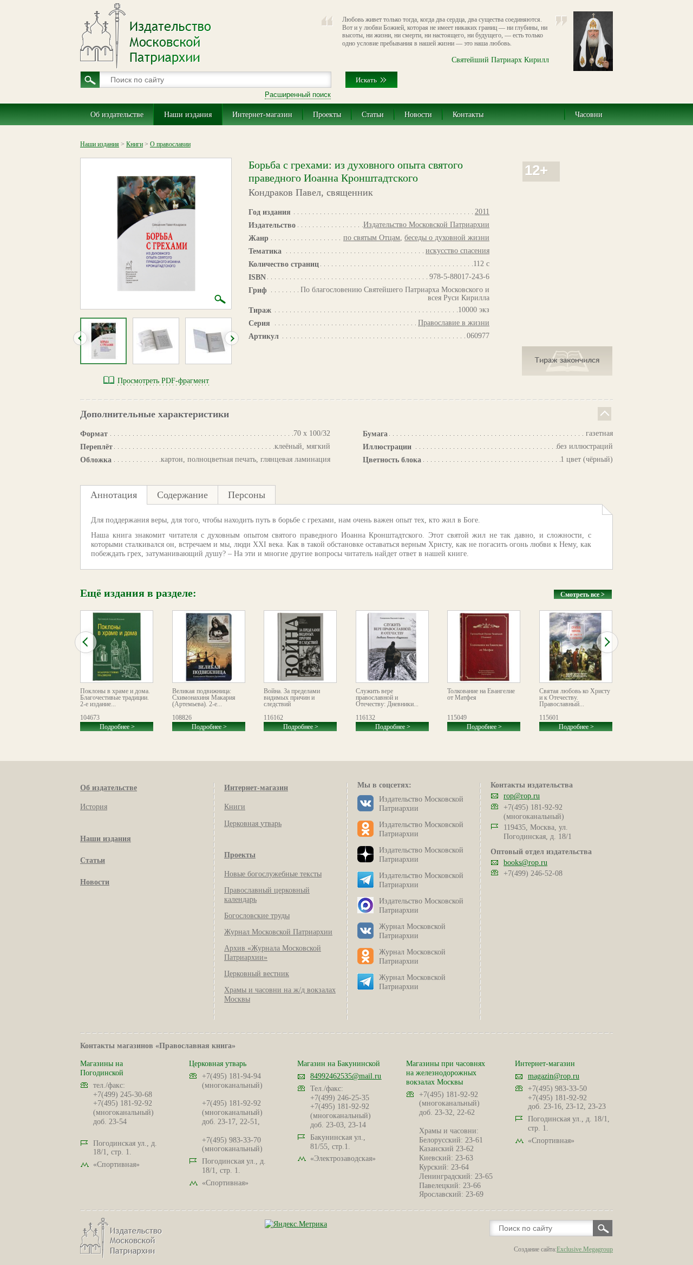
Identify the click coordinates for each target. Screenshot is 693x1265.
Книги (134, 144)
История (93, 807)
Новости (418, 115)
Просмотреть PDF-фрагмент (163, 381)
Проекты (327, 115)
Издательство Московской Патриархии (426, 225)
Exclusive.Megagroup (585, 1249)
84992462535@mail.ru (345, 1076)
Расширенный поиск (298, 95)
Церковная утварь (253, 823)
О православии (170, 144)
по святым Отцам (371, 238)
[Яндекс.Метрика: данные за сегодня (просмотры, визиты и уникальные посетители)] (296, 1224)
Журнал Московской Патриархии (278, 932)
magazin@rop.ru (553, 1076)
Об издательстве (116, 115)
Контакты (468, 115)
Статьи (373, 115)
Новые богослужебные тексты (273, 874)
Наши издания (188, 115)
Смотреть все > (582, 594)
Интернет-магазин (262, 115)
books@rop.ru (525, 863)
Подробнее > (117, 727)
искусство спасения (457, 251)
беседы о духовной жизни (446, 238)
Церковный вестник (256, 974)
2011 (482, 212)
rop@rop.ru (522, 796)
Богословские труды (257, 916)
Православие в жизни (453, 323)
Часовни (589, 115)
